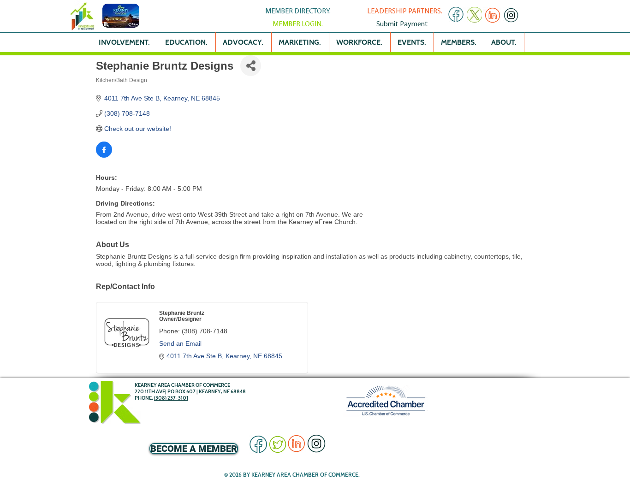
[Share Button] (250, 65)
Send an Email (180, 343)
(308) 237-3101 (171, 398)
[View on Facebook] (104, 155)
